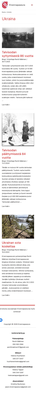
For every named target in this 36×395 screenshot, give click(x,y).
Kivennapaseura (17, 5)
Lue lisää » (6, 105)
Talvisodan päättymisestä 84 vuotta (14, 153)
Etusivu (4, 12)
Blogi (4, 59)
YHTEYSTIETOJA (18, 333)
